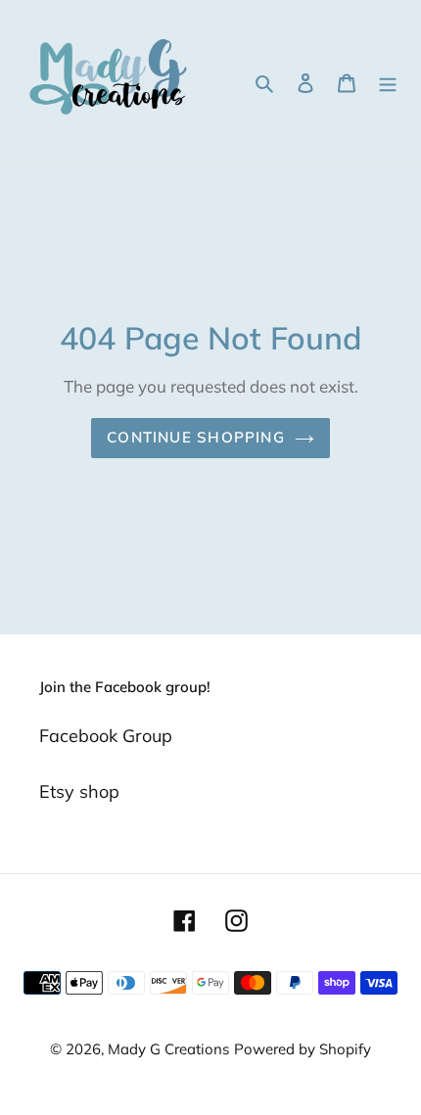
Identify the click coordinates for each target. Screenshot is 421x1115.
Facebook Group (105, 735)
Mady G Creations (168, 1049)
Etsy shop (79, 791)
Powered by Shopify (302, 1049)
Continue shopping (196, 437)
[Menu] (387, 81)
